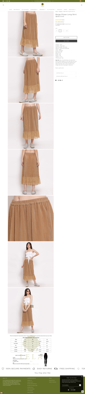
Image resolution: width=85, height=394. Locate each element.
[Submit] (80, 385)
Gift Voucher (30, 390)
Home (57, 11)
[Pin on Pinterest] (59, 80)
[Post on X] (57, 80)
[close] (81, 376)
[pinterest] (7, 1)
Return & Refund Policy (32, 383)
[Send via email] (60, 80)
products (60, 11)
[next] (53, 1)
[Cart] (81, 5)
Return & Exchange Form (32, 385)
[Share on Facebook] (56, 80)
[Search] (3, 5)
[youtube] (9, 1)
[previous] (32, 1)
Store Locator (30, 392)
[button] (62, 80)
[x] (4, 1)
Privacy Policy (52, 380)
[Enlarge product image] (31, 34)
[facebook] (3, 1)
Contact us (29, 380)
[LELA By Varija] (42, 5)
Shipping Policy (30, 387)
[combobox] (3, 392)
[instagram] (6, 1)
